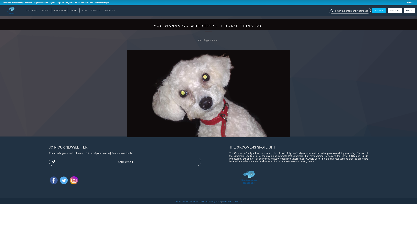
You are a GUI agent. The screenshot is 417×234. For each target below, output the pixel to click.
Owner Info (59, 10)
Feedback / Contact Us (232, 201)
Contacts (109, 10)
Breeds (45, 10)
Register (394, 11)
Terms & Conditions (198, 201)
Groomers (31, 10)
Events (73, 10)
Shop (84, 10)
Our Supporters (181, 201)
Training (95, 10)
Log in (409, 11)
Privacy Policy (214, 201)
